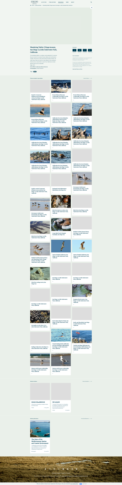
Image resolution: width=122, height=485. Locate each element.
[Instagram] (54, 470)
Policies (68, 473)
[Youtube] (67, 470)
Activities (43, 2)
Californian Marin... (38, 5)
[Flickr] (59, 470)
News (67, 2)
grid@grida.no (84, 65)
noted (45, 476)
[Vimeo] (72, 470)
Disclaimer (63, 473)
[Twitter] (45, 470)
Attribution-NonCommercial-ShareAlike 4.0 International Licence (75, 476)
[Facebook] (50, 470)
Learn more (84, 483)
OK (80, 483)
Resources (60, 2)
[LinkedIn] (63, 470)
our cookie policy (74, 483)
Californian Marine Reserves (42, 66)
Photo (33, 5)
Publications (52, 2)
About (72, 2)
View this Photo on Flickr (77, 69)
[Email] (76, 470)
